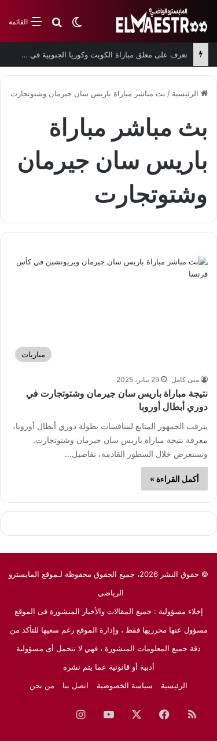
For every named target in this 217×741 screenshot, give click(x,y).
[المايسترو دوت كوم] (162, 21)
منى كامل (185, 379)
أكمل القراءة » (174, 479)
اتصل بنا (75, 685)
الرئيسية (186, 93)
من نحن (42, 685)
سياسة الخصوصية (125, 685)
